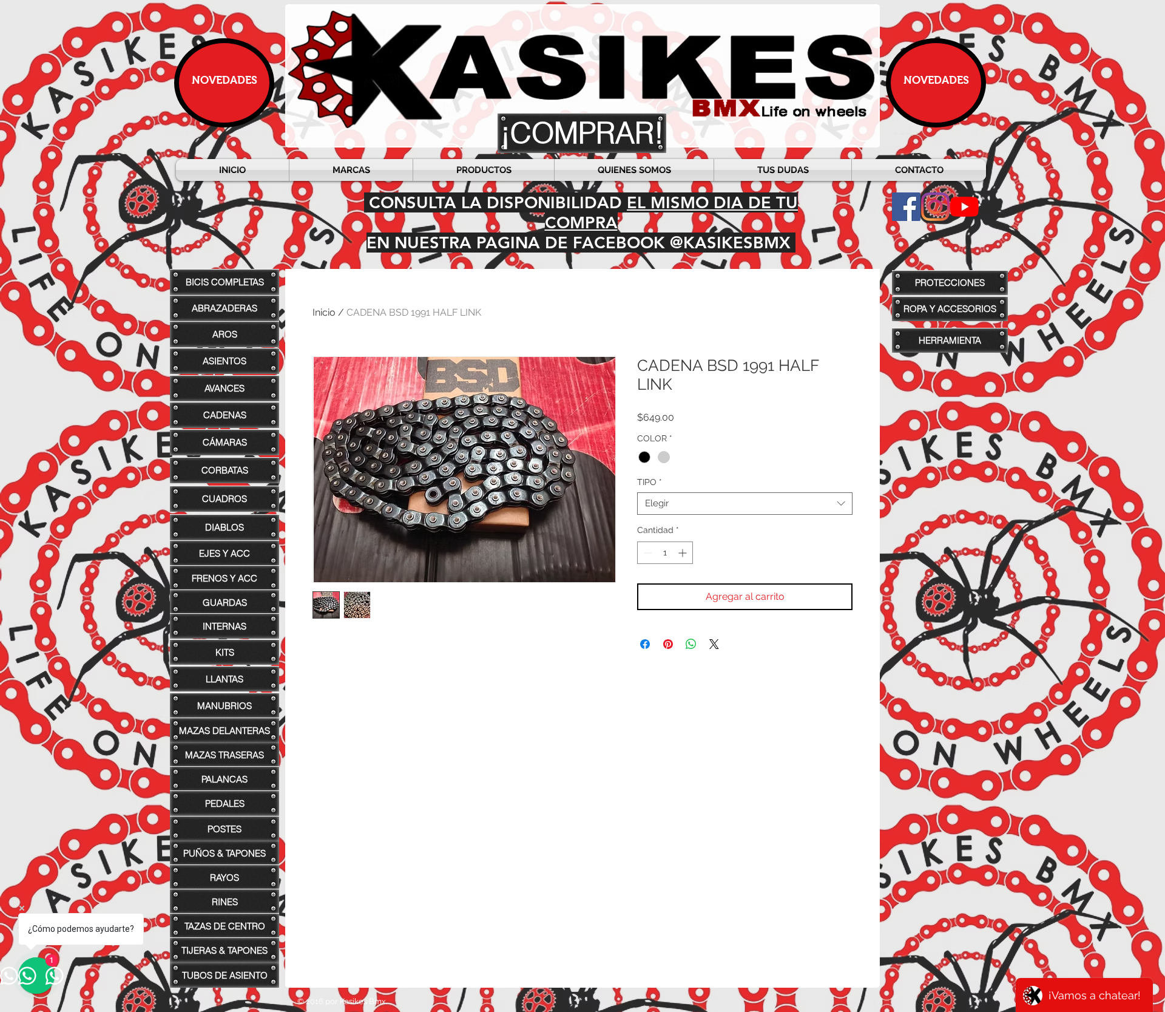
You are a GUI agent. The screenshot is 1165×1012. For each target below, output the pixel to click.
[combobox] (745, 503)
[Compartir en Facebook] (645, 644)
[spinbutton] (665, 552)
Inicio (324, 312)
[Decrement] (646, 552)
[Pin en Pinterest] (668, 644)
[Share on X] (714, 644)
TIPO (649, 482)
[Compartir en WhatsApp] (691, 644)
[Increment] (683, 552)
